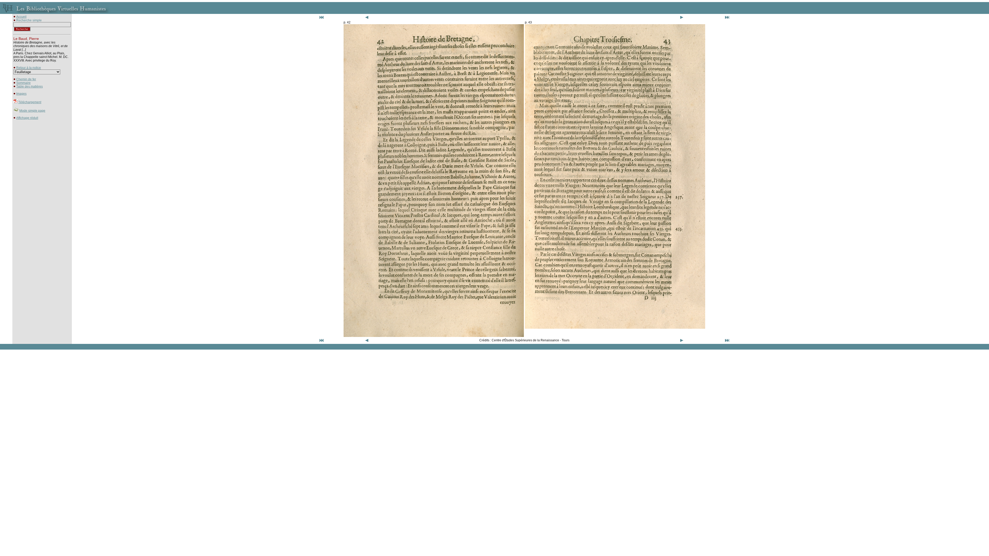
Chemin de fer (26, 79)
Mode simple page (32, 110)
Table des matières (29, 86)
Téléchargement (29, 102)
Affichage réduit (27, 118)
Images (21, 93)
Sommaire (23, 83)
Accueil (21, 17)
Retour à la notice (28, 68)
